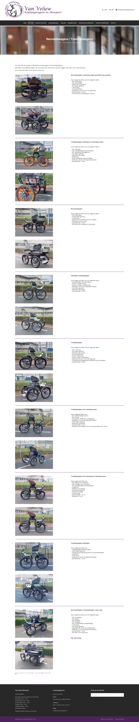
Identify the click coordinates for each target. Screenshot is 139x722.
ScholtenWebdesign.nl (27, 719)
